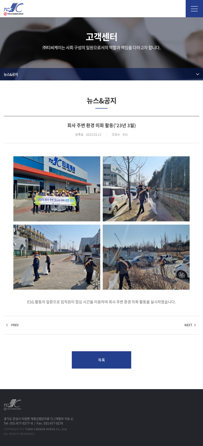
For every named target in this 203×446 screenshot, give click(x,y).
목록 (101, 360)
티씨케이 (14, 9)
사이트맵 (194, 8)
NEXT (188, 325)
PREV (15, 325)
